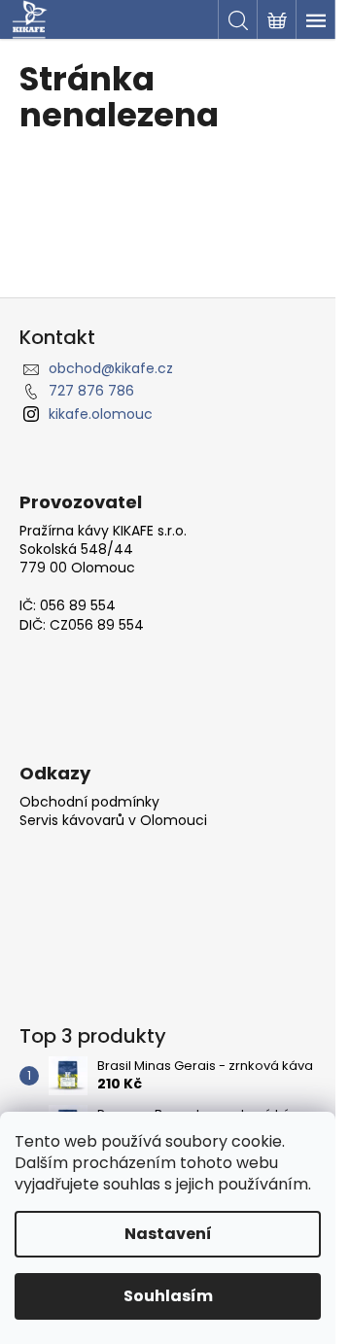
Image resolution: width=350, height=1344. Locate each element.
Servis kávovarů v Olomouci (113, 820)
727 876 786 (91, 390)
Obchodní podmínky (89, 802)
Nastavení (168, 1234)
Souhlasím (168, 1296)
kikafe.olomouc (101, 414)
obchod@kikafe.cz (111, 368)
